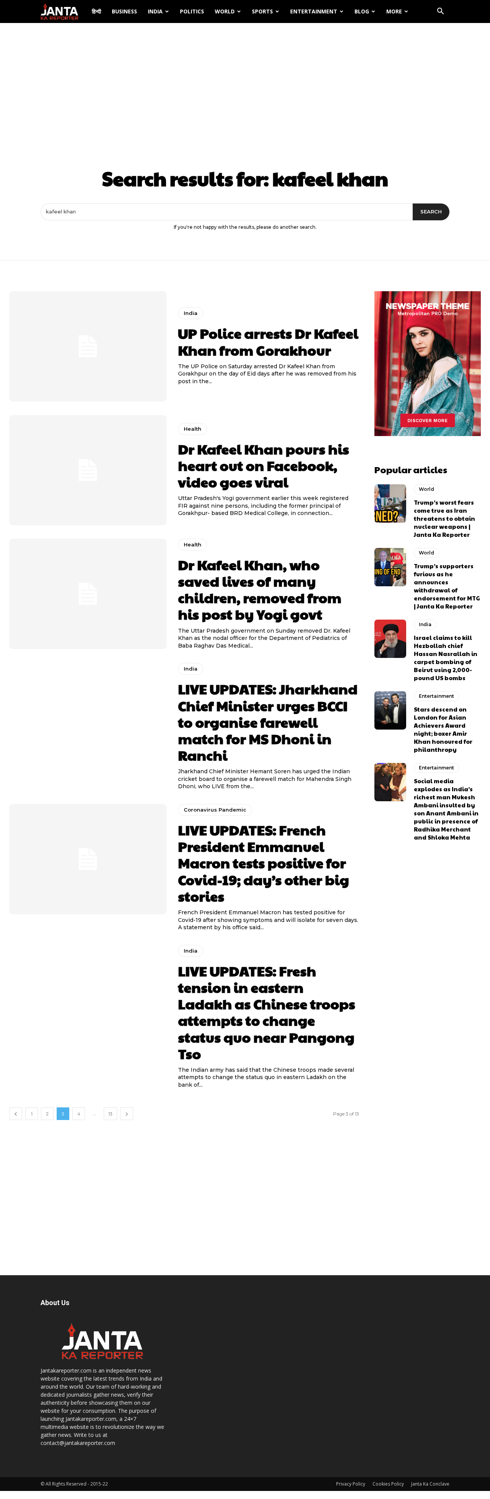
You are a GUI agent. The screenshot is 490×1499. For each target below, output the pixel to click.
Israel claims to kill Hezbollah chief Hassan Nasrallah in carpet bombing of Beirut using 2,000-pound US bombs (445, 657)
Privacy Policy (350, 1484)
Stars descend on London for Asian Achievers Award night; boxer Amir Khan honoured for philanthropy (443, 729)
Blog (361, 11)
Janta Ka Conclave (430, 1484)
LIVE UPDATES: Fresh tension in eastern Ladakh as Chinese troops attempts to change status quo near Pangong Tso (266, 1012)
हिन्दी (96, 11)
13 (110, 1114)
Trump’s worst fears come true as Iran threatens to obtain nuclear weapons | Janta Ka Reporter (444, 518)
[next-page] (126, 1113)
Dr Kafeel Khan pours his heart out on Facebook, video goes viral (263, 465)
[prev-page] (15, 1113)
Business (124, 11)
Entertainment (313, 11)
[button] (440, 12)
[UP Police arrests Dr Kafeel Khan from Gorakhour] (88, 346)
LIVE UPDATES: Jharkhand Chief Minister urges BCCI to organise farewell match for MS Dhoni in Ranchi (268, 721)
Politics (192, 11)
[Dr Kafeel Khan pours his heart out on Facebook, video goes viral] (88, 470)
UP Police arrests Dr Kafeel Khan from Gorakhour (268, 341)
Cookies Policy (388, 1484)
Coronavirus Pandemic (215, 810)
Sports (262, 11)
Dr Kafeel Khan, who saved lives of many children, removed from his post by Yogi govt (259, 589)
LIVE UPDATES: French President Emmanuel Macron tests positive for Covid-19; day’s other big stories (263, 862)
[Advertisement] (245, 80)
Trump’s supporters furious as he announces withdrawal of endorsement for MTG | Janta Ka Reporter (447, 586)
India (155, 11)
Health (192, 429)
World (225, 11)
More (394, 11)
